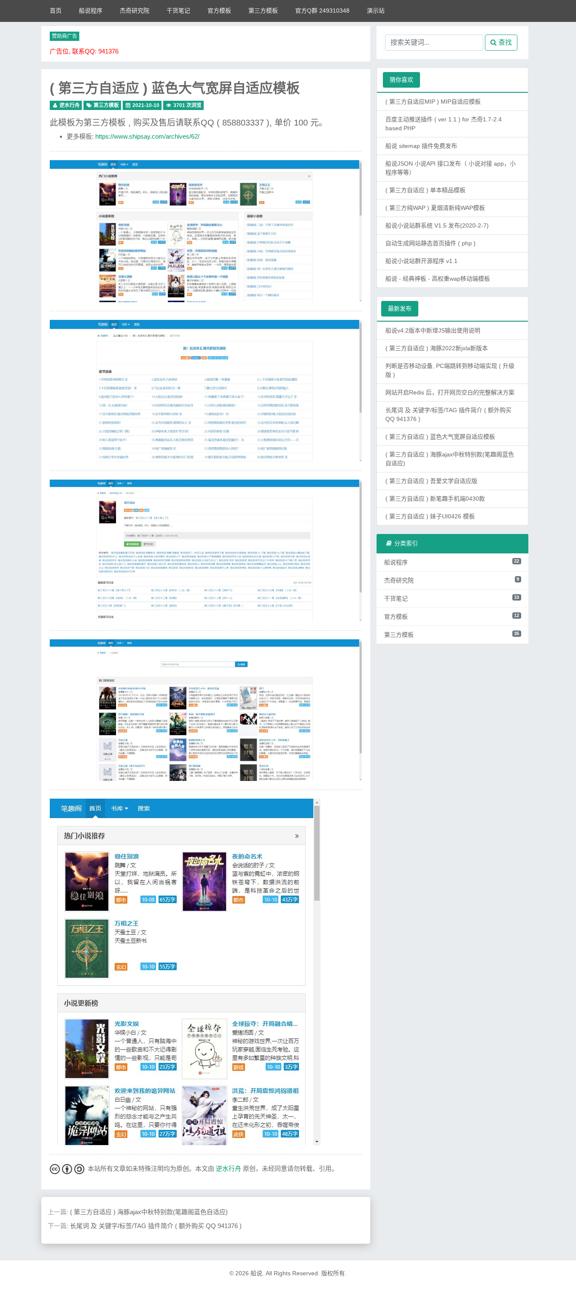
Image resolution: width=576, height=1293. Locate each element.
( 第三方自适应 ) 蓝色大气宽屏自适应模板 (175, 88)
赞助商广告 (64, 36)
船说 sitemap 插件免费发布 (421, 145)
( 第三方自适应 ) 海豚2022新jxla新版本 (436, 348)
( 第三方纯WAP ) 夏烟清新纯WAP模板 (435, 207)
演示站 (376, 10)
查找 (504, 42)
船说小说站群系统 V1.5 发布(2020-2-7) (437, 225)
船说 (256, 1273)
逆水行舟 (69, 105)
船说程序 (90, 10)
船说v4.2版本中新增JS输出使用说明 (432, 330)
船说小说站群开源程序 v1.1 (421, 261)
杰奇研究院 (134, 10)
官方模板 (219, 10)
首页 (56, 10)
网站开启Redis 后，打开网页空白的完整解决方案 (449, 392)
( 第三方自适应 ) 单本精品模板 (425, 190)
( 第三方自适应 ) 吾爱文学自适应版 (431, 480)
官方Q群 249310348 (322, 10)
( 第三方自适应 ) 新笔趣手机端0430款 (435, 498)
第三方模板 (263, 10)
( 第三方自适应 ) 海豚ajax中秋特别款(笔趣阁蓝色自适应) (149, 1211)
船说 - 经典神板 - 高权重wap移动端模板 (437, 278)
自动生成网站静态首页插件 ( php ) (430, 243)
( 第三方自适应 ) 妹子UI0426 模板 (430, 516)
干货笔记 (178, 10)
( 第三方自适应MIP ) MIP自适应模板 (433, 101)
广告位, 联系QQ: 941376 (84, 51)
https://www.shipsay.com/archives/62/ (147, 136)
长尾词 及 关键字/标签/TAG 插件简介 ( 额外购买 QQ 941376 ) (156, 1225)
